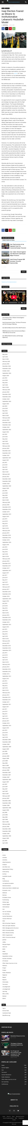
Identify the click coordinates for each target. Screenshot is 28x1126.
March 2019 (5, 528)
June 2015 (5, 631)
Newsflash (5, 954)
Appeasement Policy (7, 869)
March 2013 (5, 662)
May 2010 (4, 735)
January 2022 (5, 448)
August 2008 (5, 758)
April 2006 (5, 819)
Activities (4, 860)
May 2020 (4, 495)
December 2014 (6, 645)
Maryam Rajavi (6, 944)
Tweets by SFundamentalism (9, 282)
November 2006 (6, 803)
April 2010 (5, 737)
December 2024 (6, 366)
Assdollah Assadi (6, 876)
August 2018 (5, 544)
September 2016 (6, 598)
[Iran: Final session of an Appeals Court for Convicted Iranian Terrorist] (5, 246)
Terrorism (12, 5)
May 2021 (4, 467)
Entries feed (5, 1010)
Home (3, 5)
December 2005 (6, 829)
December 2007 (6, 772)
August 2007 (5, 782)
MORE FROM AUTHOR (8, 240)
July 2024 (4, 378)
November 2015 (6, 620)
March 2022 (5, 443)
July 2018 (4, 547)
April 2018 (5, 554)
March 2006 (5, 822)
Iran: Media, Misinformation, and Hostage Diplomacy (12, 336)
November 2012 (6, 671)
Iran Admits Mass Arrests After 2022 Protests (14, 327)
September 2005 (6, 836)
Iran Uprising (5, 914)
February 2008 (6, 768)
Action (4, 855)
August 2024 (5, 375)
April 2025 (5, 356)
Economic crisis (6, 890)
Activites (4, 857)
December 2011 (6, 697)
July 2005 (4, 840)
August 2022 (5, 432)
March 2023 (5, 415)
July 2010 (4, 730)
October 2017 (5, 568)
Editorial (4, 892)
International (5, 907)
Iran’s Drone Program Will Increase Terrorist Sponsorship (17, 261)
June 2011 (5, 711)
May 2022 (4, 439)
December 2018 (6, 535)
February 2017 (6, 587)
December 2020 (6, 479)
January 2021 (5, 476)
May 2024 (4, 382)
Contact (14, 1119)
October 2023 (5, 399)
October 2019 (5, 512)
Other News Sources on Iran (9, 963)
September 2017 (6, 570)
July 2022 (4, 434)
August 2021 (5, 460)
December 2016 (6, 591)
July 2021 (4, 462)
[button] (2, 2)
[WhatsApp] (13, 28)
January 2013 (5, 667)
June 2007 (5, 786)
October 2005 (5, 833)
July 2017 (4, 575)
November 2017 (6, 566)
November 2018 (6, 537)
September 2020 (6, 486)
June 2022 (5, 436)
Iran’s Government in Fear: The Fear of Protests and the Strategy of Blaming (14, 323)
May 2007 (4, 789)
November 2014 (6, 648)
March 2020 (5, 500)
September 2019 (6, 514)
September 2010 (6, 725)
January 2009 (5, 756)
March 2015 (5, 638)
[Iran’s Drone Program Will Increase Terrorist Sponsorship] (5, 261)
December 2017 (6, 563)
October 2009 (5, 744)
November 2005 (6, 831)
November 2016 (6, 594)
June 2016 (5, 605)
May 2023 (4, 411)
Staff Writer (5, 25)
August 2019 (5, 516)
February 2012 (6, 692)
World (4, 998)
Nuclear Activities (7, 958)
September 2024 (6, 373)
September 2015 (6, 624)
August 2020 (5, 488)
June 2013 (5, 655)
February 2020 (6, 502)
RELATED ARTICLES (7, 238)
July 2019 (4, 519)
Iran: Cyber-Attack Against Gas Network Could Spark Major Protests (18, 253)
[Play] (3, 302)
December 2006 (6, 800)
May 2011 (4, 713)
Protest (4, 970)
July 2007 (4, 784)
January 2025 (5, 364)
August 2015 (5, 627)
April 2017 (5, 582)
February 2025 (6, 361)
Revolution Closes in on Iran (18, 1036)
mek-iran (4, 946)
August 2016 (5, 601)
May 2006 (4, 817)
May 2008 (4, 763)
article (15, 73)
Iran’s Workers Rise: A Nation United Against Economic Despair (13, 318)
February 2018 (6, 558)
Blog (3, 878)
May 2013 (4, 657)
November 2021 (6, 453)
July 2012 (4, 681)
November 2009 (6, 742)
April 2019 (5, 526)
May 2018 (4, 551)
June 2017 (5, 577)
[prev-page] (3, 267)
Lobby (4, 942)
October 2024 (5, 371)
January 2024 (5, 392)
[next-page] (5, 267)
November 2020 (6, 481)
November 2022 (6, 425)
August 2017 (5, 573)
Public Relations (6, 972)
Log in (4, 1008)
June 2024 (5, 380)
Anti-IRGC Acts (6, 867)
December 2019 (6, 507)
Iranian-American (7, 918)
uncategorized (6, 989)
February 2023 (6, 418)
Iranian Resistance (7, 916)
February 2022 (6, 446)
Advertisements (6, 862)
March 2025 (5, 359)
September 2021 (6, 457)
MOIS (3, 949)
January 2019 (5, 533)
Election (4, 895)
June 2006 (5, 814)
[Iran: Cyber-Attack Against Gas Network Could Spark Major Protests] (5, 253)
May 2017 (4, 580)
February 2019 (6, 530)
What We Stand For (20, 1116)
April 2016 (5, 610)
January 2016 (5, 615)
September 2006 (6, 807)
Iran (3, 909)
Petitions (4, 965)
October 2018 (5, 540)
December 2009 (6, 739)
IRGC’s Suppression (7, 935)
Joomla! (4, 939)
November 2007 (6, 775)
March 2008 (5, 765)
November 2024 (6, 368)
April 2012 (5, 688)
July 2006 (4, 812)
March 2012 (5, 690)
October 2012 (5, 674)
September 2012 (6, 676)
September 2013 (6, 650)
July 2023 (4, 406)
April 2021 (5, 469)
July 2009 (4, 751)
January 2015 (5, 643)
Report (4, 977)
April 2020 (5, 497)
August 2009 (5, 749)
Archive (4, 874)
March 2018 (5, 556)
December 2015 (6, 617)
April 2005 (5, 843)
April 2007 (5, 791)
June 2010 (5, 732)
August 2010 (5, 728)
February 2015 (6, 641)
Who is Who (5, 993)
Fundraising (5, 900)
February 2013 (6, 664)
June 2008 (5, 760)
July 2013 (4, 652)
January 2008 (5, 770)
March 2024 (5, 387)
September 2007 (6, 779)
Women (4, 996)
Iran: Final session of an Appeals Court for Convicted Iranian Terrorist (18, 246)
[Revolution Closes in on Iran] (5, 1038)
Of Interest (5, 961)
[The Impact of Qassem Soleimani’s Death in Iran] (5, 1045)
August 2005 (5, 838)
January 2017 (5, 589)
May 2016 (4, 608)
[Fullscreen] (24, 302)
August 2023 (5, 403)
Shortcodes (5, 982)
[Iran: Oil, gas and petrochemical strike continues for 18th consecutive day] (5, 1053)
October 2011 (5, 702)
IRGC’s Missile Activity (8, 932)
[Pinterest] (10, 28)
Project (4, 968)
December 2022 (6, 422)
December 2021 (6, 450)
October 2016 (5, 596)
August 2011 (5, 706)
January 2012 (5, 695)
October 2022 (5, 427)
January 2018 (5, 561)
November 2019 (6, 509)
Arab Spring (5, 871)
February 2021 (6, 474)
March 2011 (5, 718)
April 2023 (5, 413)
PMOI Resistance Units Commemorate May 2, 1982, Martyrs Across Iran (13, 331)
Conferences (5, 881)
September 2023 (6, 401)
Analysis (4, 864)
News (7, 5)
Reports (4, 979)
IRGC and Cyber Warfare (8, 925)
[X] (6, 28)
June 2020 (5, 493)
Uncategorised (6, 986)
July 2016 (4, 603)
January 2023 (5, 420)
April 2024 (5, 385)
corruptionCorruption (8, 883)
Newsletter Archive (7, 956)
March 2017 (5, 584)
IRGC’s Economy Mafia (8, 930)
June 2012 (5, 683)
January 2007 (5, 798)
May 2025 (4, 354)
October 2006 (5, 805)
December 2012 (6, 669)
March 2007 (5, 793)
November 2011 (6, 699)
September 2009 (6, 746)
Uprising (4, 991)
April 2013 (5, 659)
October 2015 (5, 622)
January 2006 (5, 826)
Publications (21, 1118)
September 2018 (6, 542)
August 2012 (5, 678)
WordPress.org (6, 1015)
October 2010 (5, 723)
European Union (6, 897)
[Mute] (22, 302)
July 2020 (4, 490)
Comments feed (6, 1013)
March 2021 (5, 472)
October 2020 (5, 483)
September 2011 (6, 704)
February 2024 (6, 389)
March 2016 (5, 612)
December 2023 (6, 394)
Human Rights (6, 904)
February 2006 (6, 824)
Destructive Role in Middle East (10, 888)
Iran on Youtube (6, 911)
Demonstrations (6, 885)
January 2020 (5, 504)
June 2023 (5, 408)
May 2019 (4, 523)
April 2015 (5, 636)
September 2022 (6, 429)
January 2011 (5, 721)
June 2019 (5, 521)
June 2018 (5, 549)
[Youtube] (18, 1110)
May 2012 (4, 685)
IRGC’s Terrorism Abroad (8, 937)
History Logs (5, 902)
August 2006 (5, 810)
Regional (4, 975)
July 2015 (4, 629)
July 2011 (4, 709)
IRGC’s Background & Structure (10, 928)
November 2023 (6, 396)
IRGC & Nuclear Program (8, 923)
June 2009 (5, 753)
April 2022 (5, 441)
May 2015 (4, 634)
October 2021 (5, 455)
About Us (9, 1116)
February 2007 (6, 796)
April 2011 (5, 716)
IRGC (3, 921)
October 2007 (5, 777)
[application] (14, 297)
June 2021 (5, 465)
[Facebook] (3, 28)
